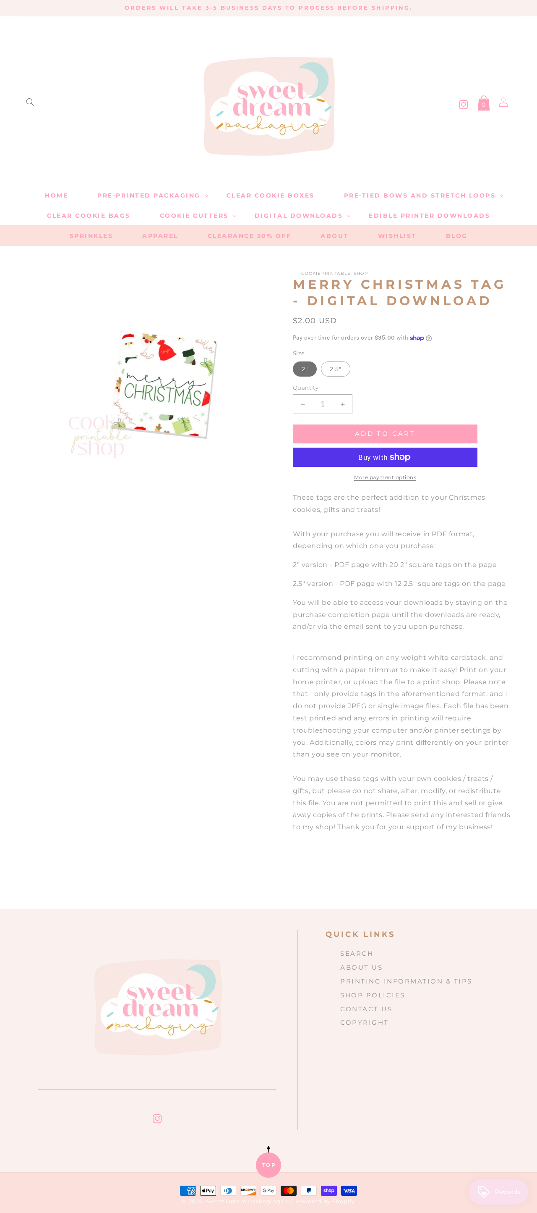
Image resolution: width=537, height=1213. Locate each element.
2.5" (335, 369)
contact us (366, 1009)
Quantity (305, 387)
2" (305, 369)
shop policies (372, 995)
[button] (30, 102)
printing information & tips (406, 981)
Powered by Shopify (325, 1201)
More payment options (385, 477)
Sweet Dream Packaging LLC (250, 1201)
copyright (364, 1022)
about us (361, 967)
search (356, 953)
